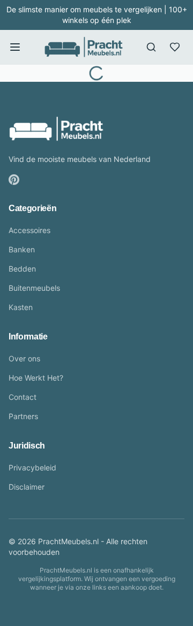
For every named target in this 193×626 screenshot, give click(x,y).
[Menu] (15, 47)
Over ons (24, 358)
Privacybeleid (32, 467)
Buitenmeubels (34, 287)
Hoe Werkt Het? (36, 377)
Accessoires (29, 230)
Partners (23, 416)
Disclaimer (26, 486)
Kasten (21, 307)
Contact (22, 396)
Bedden (22, 268)
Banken (22, 249)
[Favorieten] (174, 47)
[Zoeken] (151, 47)
